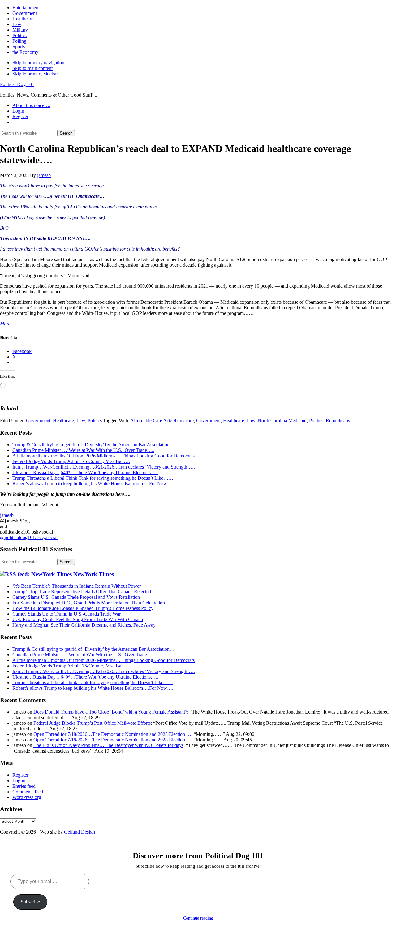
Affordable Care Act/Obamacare (162, 420)
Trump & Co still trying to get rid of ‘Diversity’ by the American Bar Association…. (94, 444)
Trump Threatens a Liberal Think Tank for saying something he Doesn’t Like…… (92, 478)
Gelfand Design (79, 831)
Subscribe (30, 901)
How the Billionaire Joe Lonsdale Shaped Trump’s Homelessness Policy (82, 608)
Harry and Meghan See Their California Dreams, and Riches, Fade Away (84, 625)
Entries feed (24, 786)
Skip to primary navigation (38, 62)
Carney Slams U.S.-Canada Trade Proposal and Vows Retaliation (76, 597)
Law (80, 420)
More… (7, 323)
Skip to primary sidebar (35, 73)
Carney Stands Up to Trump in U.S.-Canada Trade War (66, 613)
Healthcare (63, 420)
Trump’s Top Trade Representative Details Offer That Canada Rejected (81, 591)
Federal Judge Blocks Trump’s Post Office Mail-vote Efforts (92, 723)
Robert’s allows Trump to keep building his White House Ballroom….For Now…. (92, 483)
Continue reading (198, 918)
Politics (95, 420)
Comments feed (27, 791)
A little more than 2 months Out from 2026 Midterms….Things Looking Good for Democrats (103, 455)
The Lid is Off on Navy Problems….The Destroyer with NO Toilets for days (108, 745)
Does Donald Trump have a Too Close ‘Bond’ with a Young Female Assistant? (110, 711)
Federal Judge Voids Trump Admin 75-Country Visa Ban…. (71, 461)
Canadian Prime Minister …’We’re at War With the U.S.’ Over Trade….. (83, 450)
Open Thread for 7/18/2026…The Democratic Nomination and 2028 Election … (112, 734)
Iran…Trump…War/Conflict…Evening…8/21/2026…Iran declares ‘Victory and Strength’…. (103, 467)
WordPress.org (26, 797)
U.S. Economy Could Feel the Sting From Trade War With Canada (77, 619)
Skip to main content (32, 68)
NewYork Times (93, 574)
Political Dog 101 (17, 84)
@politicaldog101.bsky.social (29, 537)
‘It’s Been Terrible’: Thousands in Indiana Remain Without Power (76, 586)
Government (38, 420)
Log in (18, 780)
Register (20, 775)
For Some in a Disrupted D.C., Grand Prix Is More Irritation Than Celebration (88, 602)
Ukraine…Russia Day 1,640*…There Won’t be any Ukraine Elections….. (85, 472)
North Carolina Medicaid (282, 420)
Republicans (338, 420)
